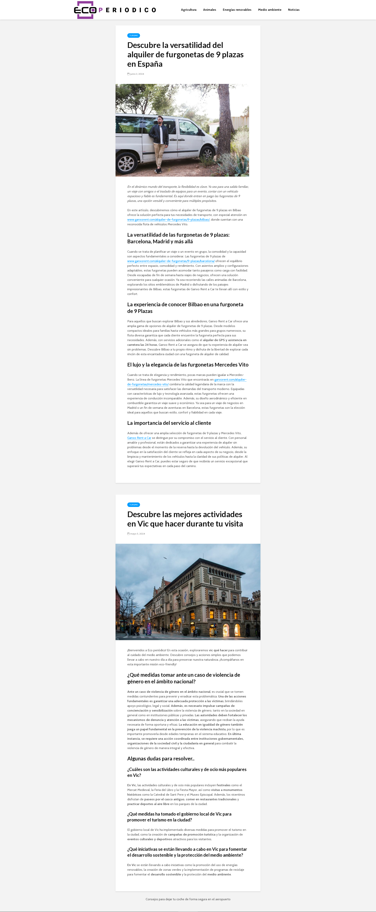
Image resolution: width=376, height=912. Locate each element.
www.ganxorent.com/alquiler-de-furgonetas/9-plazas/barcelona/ (171, 261)
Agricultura (188, 10)
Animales (209, 10)
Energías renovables (237, 10)
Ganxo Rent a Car (139, 438)
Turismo (133, 35)
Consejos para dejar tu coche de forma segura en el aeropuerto (188, 899)
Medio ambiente (269, 10)
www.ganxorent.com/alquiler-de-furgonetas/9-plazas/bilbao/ (168, 219)
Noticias (294, 10)
